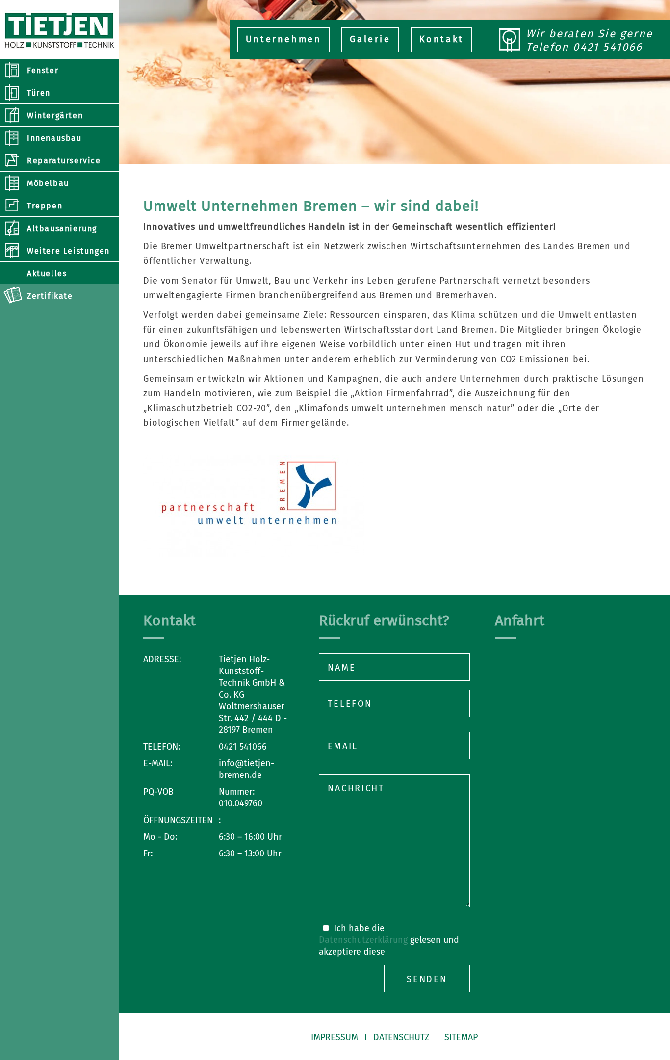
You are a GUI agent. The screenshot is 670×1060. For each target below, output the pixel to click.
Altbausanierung (62, 228)
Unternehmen (284, 39)
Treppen (44, 205)
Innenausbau (54, 138)
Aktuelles (47, 273)
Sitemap (461, 1037)
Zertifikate (50, 296)
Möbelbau (48, 183)
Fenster (42, 70)
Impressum (334, 1037)
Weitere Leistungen (68, 251)
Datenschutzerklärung (363, 939)
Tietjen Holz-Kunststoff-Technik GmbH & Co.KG (59, 29)
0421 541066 (608, 46)
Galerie (370, 39)
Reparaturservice (64, 160)
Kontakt (441, 39)
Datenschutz (401, 1037)
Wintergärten (55, 115)
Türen (39, 93)
